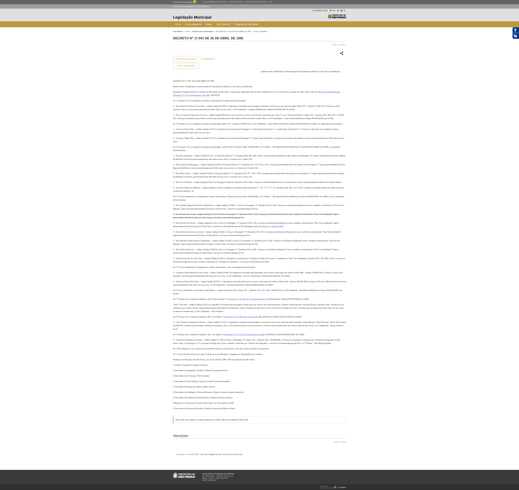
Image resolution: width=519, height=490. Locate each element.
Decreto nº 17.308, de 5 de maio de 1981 (244, 317)
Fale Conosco (223, 24)
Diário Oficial (236, 2)
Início (178, 24)
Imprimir (342, 45)
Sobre (209, 24)
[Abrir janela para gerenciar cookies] (344, 10)
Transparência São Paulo (215, 2)
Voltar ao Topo (340, 442)
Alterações (208, 59)
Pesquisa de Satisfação (246, 24)
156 (270, 2)
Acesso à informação (182, 2)
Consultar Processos (255, 2)
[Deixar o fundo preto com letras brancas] (341, 10)
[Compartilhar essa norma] (342, 55)
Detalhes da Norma (186, 59)
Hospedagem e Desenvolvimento (333, 486)
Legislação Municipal (192, 17)
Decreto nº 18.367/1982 (272, 226)
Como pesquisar (193, 24)
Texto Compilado (186, 66)
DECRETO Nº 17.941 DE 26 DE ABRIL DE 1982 (233, 31)
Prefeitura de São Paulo (337, 17)
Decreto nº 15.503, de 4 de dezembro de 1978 (250, 299)
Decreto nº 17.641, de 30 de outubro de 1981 (245, 334)
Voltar (334, 45)
